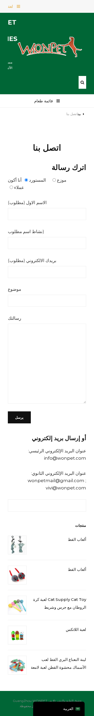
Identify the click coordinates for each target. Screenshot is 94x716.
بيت (79, 114)
